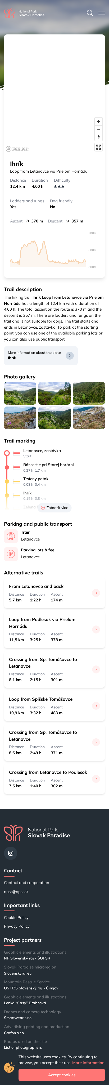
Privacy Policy (17, 926)
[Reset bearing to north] (98, 137)
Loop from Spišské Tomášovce (40, 699)
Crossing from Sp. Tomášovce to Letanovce (43, 663)
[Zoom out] (98, 129)
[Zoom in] (98, 121)
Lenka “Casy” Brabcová (25, 1003)
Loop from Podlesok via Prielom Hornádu (42, 623)
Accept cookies (61, 1074)
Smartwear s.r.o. (18, 1017)
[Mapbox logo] (17, 149)
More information (88, 1062)
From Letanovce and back (36, 586)
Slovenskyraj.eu (17, 973)
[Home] (24, 13)
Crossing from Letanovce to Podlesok (48, 772)
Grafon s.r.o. (14, 1032)
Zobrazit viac (57, 507)
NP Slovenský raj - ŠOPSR (27, 958)
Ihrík (12, 357)
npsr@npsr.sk (16, 891)
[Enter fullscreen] (98, 147)
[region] (54, 94)
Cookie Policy (16, 917)
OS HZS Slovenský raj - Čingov (31, 988)
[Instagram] (10, 853)
